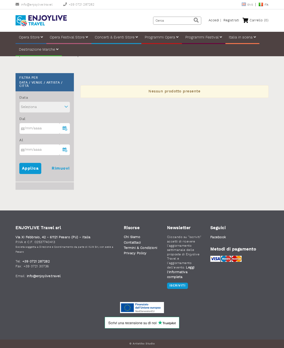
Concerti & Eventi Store (115, 37)
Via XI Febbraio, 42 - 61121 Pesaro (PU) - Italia (53, 237)
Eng (250, 5)
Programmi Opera (160, 37)
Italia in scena (241, 37)
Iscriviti (178, 285)
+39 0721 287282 (81, 4)
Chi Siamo (132, 237)
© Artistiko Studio (142, 343)
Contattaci (132, 242)
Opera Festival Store (68, 37)
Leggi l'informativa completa (181, 272)
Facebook (218, 237)
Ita (266, 5)
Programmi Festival (202, 37)
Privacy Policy (135, 253)
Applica (30, 168)
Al (21, 140)
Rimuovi (61, 168)
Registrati (231, 20)
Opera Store (30, 37)
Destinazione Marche (37, 50)
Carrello (258, 20)
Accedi (214, 20)
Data (23, 98)
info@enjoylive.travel (37, 4)
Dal (22, 119)
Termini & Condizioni (140, 248)
